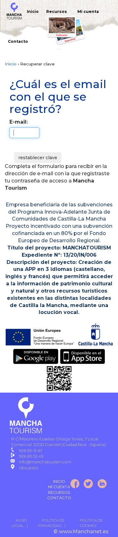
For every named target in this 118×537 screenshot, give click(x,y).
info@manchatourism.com (45, 462)
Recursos (56, 11)
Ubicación (28, 468)
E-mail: (18, 122)
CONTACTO (59, 497)
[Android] (36, 356)
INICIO (59, 481)
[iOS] (82, 356)
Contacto (18, 41)
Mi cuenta (88, 11)
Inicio (33, 11)
